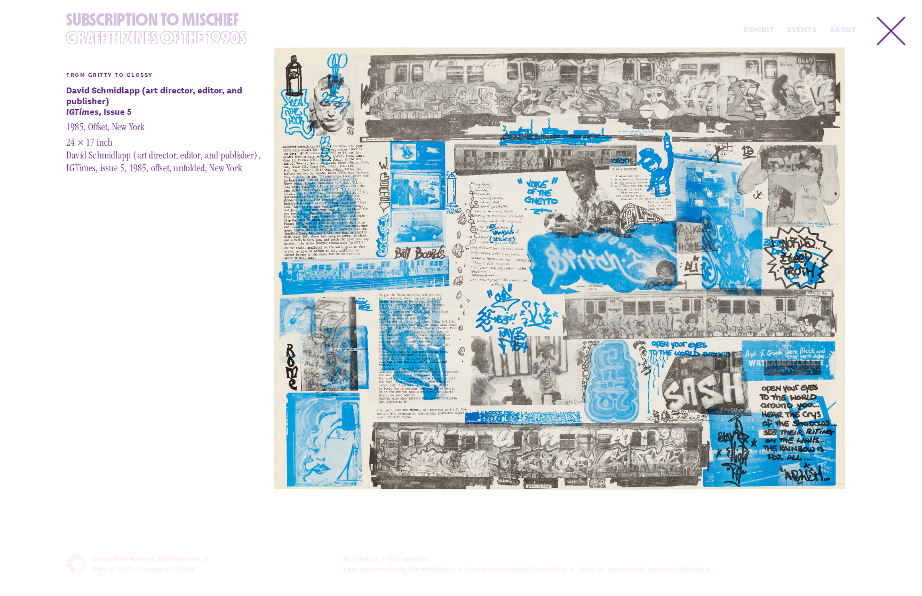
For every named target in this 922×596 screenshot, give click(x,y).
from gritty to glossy (109, 74)
